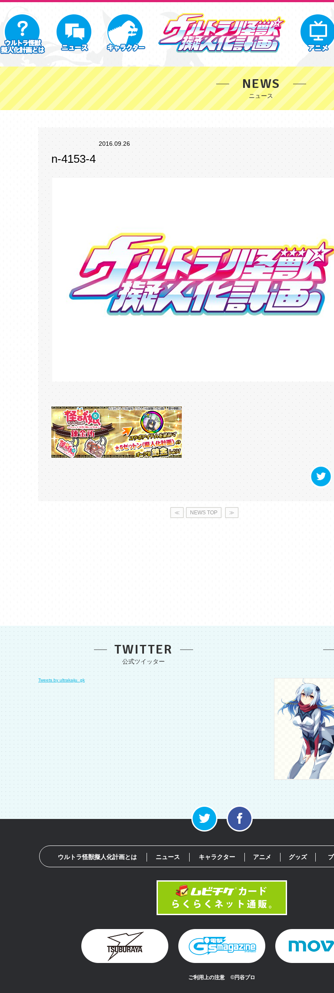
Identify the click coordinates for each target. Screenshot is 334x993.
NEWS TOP (203, 513)
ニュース (168, 856)
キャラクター (217, 856)
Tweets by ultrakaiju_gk (61, 680)
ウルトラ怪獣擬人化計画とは (97, 856)
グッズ (298, 856)
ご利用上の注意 (206, 977)
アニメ (262, 856)
